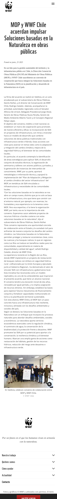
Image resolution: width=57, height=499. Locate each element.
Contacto (6, 482)
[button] (28, 455)
